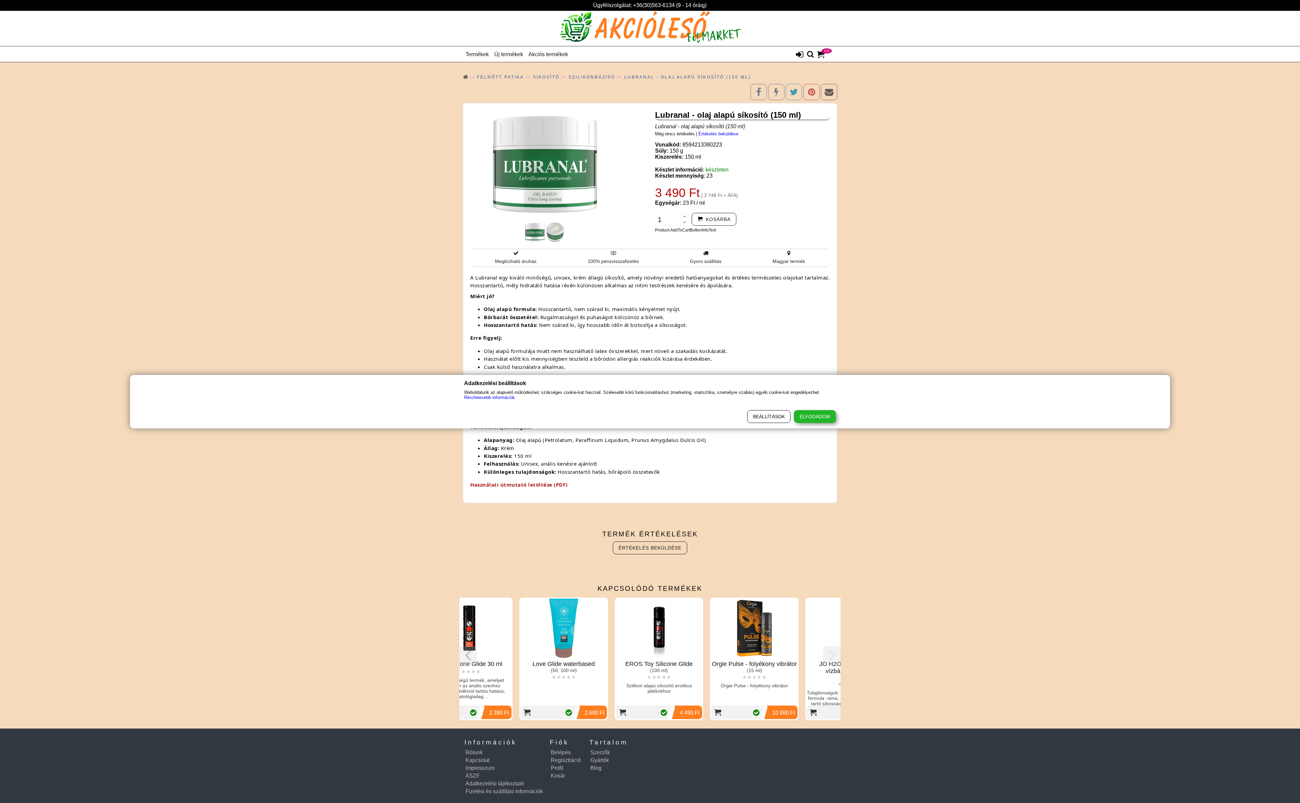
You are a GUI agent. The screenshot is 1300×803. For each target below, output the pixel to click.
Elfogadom (815, 416)
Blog (596, 768)
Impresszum (480, 768)
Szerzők (600, 752)
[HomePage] (650, 28)
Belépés (561, 752)
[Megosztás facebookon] (759, 92)
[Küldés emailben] (829, 92)
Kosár (558, 776)
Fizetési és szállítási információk (504, 791)
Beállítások (769, 416)
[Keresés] (810, 54)
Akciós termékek (548, 54)
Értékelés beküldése (718, 133)
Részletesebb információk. (490, 397)
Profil (557, 768)
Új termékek (508, 54)
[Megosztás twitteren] (794, 92)
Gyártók (599, 760)
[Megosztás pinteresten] (811, 92)
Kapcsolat (477, 760)
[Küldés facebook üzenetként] (776, 92)
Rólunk (474, 752)
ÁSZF (472, 776)
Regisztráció (566, 760)
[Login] (799, 55)
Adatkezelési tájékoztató (494, 783)
